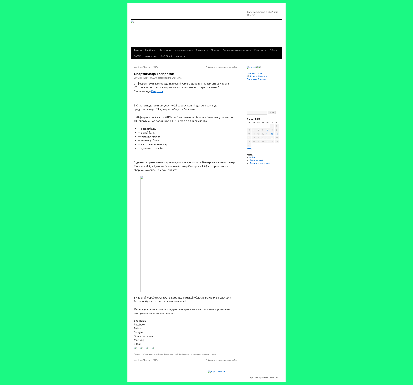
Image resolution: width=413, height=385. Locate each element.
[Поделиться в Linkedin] (148, 349)
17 (249, 137)
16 (277, 133)
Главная (138, 50)
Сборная (215, 50)
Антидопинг (151, 56)
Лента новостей (170, 354)
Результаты (260, 50)
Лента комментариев (259, 163)
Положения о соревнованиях (237, 50)
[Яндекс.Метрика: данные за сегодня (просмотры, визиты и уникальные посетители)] (217, 371)
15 (272, 133)
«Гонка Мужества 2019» (146, 67)
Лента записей (256, 160)
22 (272, 137)
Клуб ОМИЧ (166, 56)
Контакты (180, 56)
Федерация (165, 50)
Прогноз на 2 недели (257, 79)
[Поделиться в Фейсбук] (136, 349)
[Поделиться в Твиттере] (142, 349)
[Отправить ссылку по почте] (154, 349)
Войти (252, 157)
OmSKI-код (150, 50)
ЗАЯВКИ (138, 56)
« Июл (249, 149)
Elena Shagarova (173, 77)
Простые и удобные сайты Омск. (265, 377)
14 (267, 133)
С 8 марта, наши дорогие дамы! (221, 67)
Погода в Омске (254, 73)
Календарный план (183, 50)
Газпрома (157, 91)
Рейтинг (273, 50)
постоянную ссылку (207, 354)
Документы (202, 50)
